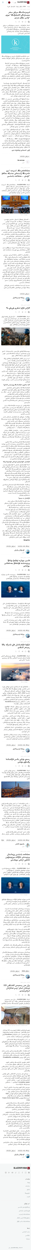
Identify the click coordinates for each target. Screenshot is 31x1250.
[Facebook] (19, 22)
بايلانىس (27, 1236)
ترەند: (28, 6)
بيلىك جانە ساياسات (23, 546)
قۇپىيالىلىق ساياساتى (24, 1211)
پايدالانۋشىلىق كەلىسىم (24, 1207)
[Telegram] (22, 22)
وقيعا (17, 7)
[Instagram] (29, 22)
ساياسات (27, 1186)
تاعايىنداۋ (13, 7)
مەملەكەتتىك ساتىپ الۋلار (23, 1222)
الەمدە (28, 1197)
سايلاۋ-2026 (25, 971)
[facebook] (22, 1172)
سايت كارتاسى (26, 1232)
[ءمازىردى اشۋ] (3, 2)
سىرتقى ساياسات (24, 157)
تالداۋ (28, 1190)
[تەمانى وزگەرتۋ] (8, 2)
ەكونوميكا (27, 1193)
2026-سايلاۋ (23, 7)
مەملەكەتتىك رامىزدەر (24, 1214)
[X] (16, 22)
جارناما (28, 1239)
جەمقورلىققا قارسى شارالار (23, 1218)
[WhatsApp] (26, 22)
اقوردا (8, 7)
